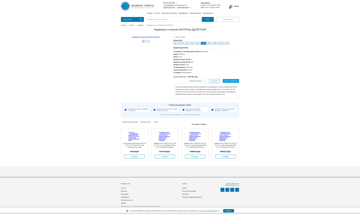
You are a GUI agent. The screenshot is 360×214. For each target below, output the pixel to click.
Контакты (124, 191)
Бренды (123, 203)
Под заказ (195, 81)
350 (215, 43)
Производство (208, 13)
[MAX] (237, 190)
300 (209, 43)
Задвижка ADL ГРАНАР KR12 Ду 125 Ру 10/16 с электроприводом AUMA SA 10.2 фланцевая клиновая (195, 145)
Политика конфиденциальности (192, 197)
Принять (228, 211)
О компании (124, 194)
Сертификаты (183, 13)
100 (186, 43)
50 (175, 43)
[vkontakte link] (222, 190)
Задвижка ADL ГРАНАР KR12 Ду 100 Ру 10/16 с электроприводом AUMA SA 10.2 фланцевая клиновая (165, 145)
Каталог (157, 13)
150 (192, 43)
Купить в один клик (231, 81)
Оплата (184, 188)
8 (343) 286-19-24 (232, 184)
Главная (150, 13)
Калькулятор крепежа (169, 13)
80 (180, 43)
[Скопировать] (176, 3)
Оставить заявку (228, 19)
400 (221, 43)
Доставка (185, 194)
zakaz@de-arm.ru (183, 7)
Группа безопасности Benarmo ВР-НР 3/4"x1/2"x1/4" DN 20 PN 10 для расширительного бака (134, 145)
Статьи (123, 188)
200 (198, 43)
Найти (208, 19)
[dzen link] (227, 190)
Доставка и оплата (127, 200)
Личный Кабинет (195, 13)
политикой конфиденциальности (209, 211)
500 (227, 43)
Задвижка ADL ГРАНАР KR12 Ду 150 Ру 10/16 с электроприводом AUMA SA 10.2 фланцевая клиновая (225, 145)
